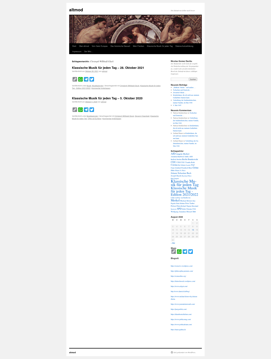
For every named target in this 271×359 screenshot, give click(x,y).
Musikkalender (97, 85)
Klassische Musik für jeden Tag (160, 46)
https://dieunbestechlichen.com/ (181, 314)
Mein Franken (138, 46)
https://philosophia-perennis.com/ (182, 271)
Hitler (173, 170)
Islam (177, 170)
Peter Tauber (189, 203)
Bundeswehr (193, 159)
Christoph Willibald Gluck (129, 85)
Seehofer (174, 209)
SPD (179, 208)
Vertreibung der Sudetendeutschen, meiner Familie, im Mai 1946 (186, 120)
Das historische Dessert (120, 46)
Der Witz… (88, 51)
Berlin (184, 159)
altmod (76, 10)
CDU (173, 162)
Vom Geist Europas (100, 46)
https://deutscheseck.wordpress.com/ (183, 281)
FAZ (193, 165)
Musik (89, 85)
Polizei (173, 206)
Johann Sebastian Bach (181, 173)
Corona (174, 164)
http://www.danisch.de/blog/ (180, 291)
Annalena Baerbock (177, 156)
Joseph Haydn (176, 175)
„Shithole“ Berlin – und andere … (184, 87)
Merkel (175, 200)
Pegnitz (173, 203)
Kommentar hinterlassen (101, 88)
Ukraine (189, 209)
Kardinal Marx (187, 176)
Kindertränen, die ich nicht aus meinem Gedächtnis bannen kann (186, 128)
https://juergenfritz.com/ (179, 309)
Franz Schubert (176, 168)
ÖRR (194, 212)
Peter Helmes (180, 203)
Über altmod (84, 46)
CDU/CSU (180, 162)
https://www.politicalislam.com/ (181, 324)
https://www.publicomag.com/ (181, 319)
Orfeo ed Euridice (94, 118)
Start (74, 46)
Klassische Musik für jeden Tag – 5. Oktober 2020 (107, 98)
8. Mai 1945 (177, 105)
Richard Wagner (186, 206)
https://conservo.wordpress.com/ (182, 266)
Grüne (196, 167)
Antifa (186, 156)
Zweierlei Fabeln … (179, 92)
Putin (178, 206)
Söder (184, 209)
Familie (188, 165)
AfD (173, 153)
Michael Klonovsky (187, 200)
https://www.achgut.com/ (179, 286)
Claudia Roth (190, 162)
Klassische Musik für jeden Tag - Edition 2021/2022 (184, 191)
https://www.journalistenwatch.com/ (183, 304)
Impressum (76, 51)
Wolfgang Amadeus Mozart (181, 211)
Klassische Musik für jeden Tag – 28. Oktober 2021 (108, 67)
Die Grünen (181, 165)
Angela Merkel (182, 153)
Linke (173, 197)
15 (193, 230)
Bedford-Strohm (176, 159)
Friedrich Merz (186, 167)
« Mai (173, 243)
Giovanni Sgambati (142, 116)
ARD (191, 156)
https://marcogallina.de (178, 329)
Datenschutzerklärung (184, 46)
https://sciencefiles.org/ (178, 276)
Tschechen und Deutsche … (182, 90)
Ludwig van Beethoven (182, 198)
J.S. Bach (182, 170)
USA (194, 209)
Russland (195, 206)
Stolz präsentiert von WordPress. (185, 352)
